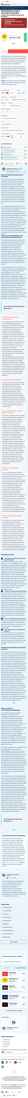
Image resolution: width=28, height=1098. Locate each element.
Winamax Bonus (13, 1003)
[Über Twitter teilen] (15, 878)
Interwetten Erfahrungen (14, 35)
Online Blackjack (6, 1043)
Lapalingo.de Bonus (7, 927)
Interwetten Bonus (13, 978)
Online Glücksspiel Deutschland (7, 7)
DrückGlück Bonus (7, 920)
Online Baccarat (6, 1041)
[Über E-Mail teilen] (7, 878)
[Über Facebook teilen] (12, 878)
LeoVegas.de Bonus (7, 933)
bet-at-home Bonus (14, 995)
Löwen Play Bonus (7, 910)
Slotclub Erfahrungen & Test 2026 (12, 961)
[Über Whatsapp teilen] (10, 878)
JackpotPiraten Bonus (8, 930)
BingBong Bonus (7, 937)
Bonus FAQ (21, 163)
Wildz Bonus (6, 924)
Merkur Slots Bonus (7, 907)
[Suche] (18, 4)
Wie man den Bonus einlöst (9, 163)
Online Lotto (5, 1046)
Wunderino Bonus (7, 917)
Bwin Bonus (6, 914)
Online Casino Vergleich (13, 862)
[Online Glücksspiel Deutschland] (6, 4)
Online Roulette (6, 1039)
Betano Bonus (12, 972)
